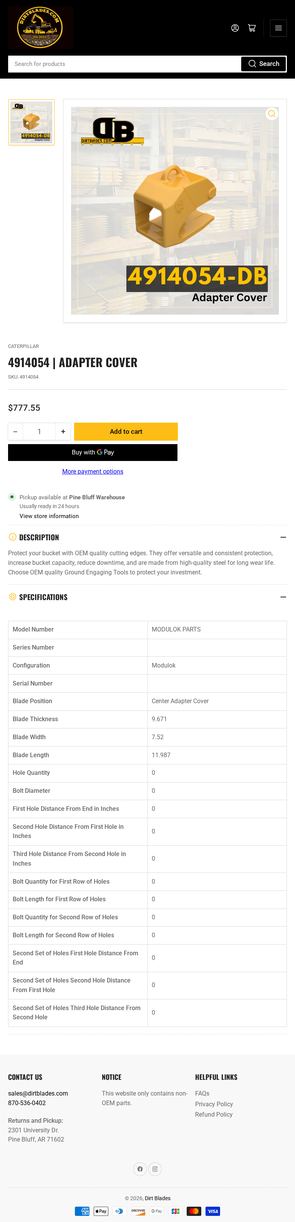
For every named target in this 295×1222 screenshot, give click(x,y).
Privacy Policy (214, 1104)
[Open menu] (278, 28)
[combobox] (147, 64)
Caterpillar (23, 346)
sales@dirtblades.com (38, 1093)
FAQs (202, 1093)
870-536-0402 (27, 1103)
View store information (49, 516)
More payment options (92, 471)
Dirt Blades (158, 1198)
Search (269, 63)
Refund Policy (214, 1114)
